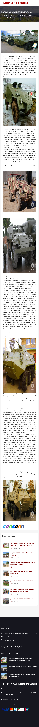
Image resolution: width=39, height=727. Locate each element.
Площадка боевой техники (25, 15)
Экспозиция (13, 15)
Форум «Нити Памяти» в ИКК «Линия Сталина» (23, 666)
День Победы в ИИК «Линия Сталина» (22, 599)
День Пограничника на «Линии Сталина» (22, 581)
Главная (6, 15)
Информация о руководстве (9, 699)
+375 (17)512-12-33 (9, 640)
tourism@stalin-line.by (10, 637)
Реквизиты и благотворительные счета (13, 704)
